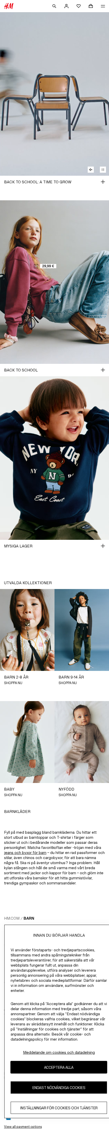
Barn (29, 918)
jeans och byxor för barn (25, 852)
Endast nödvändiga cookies (58, 1087)
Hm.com (12, 918)
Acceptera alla (59, 1067)
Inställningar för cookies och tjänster (59, 1108)
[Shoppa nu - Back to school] (103, 370)
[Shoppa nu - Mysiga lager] (103, 546)
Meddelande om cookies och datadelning (59, 1052)
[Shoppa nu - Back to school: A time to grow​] (103, 182)
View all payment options (23, 1127)
